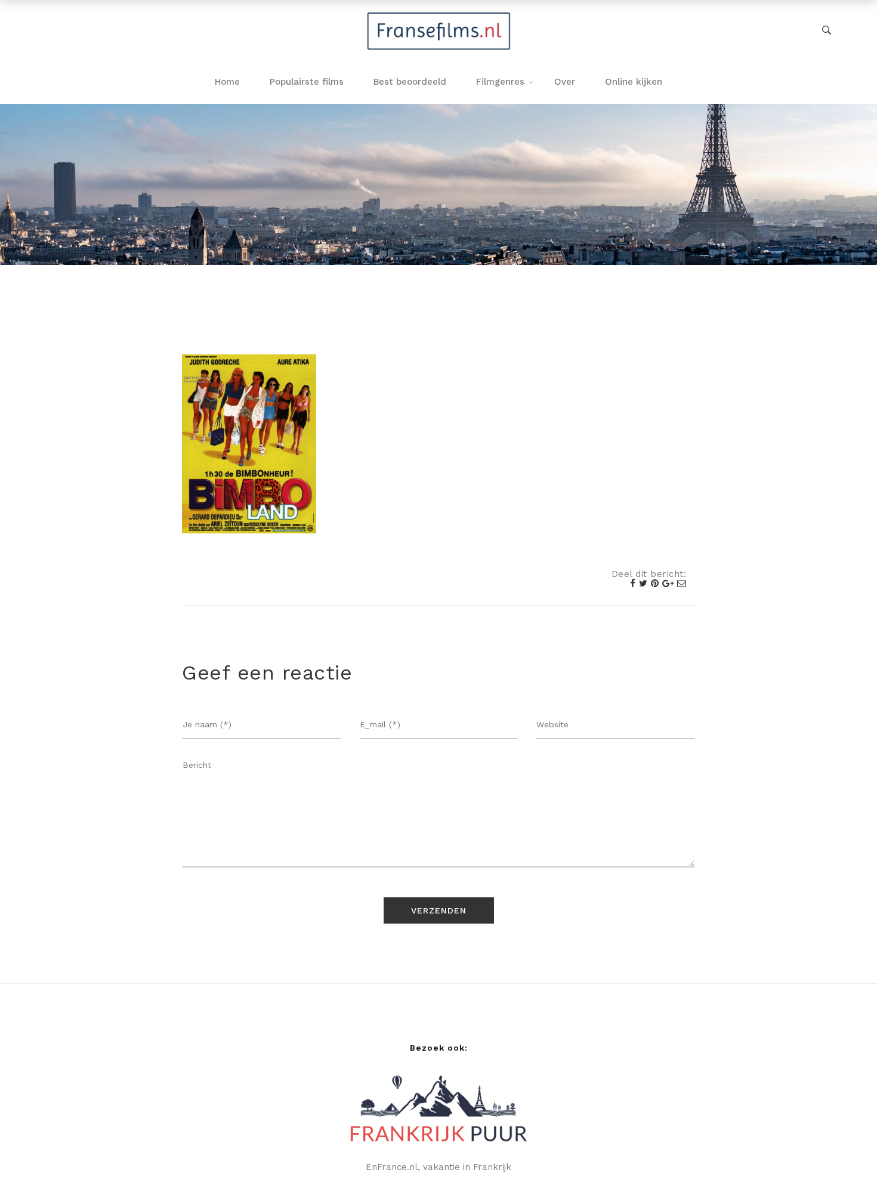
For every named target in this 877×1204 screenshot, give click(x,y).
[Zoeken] (826, 30)
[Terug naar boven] (844, 1171)
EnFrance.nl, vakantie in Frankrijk (438, 1167)
